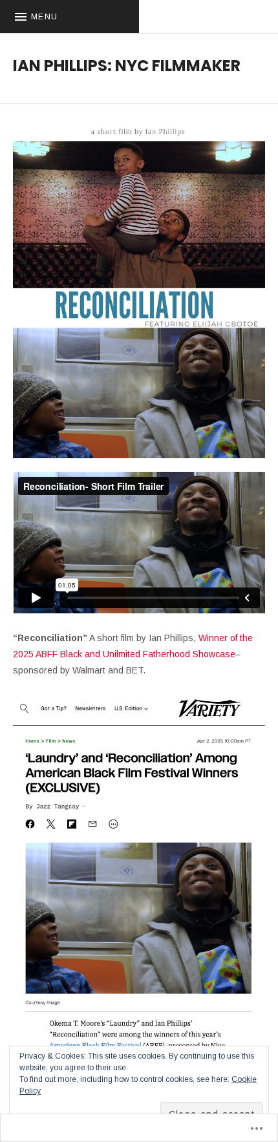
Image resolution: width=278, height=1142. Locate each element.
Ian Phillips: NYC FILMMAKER (127, 65)
